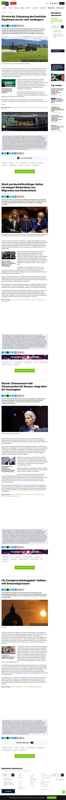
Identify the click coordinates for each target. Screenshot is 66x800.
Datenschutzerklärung (45, 775)
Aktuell (4, 8)
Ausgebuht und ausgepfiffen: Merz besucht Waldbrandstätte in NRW (57, 109)
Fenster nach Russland (21, 788)
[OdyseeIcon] (57, 3)
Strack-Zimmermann (23, 559)
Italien (35, 362)
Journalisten (43, 8)
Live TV (13, 3)
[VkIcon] (53, 3)
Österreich (61, 8)
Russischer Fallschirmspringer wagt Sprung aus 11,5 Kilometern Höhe (57, 127)
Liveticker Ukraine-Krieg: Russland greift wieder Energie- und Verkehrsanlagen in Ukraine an (57, 91)
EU (16, 163)
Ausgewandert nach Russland (33, 779)
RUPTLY (20, 785)
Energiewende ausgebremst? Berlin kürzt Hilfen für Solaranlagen (8, 657)
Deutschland (5, 362)
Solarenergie (41, 747)
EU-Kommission (23, 163)
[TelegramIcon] (50, 3)
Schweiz (52, 8)
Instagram (8, 791)
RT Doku (32, 785)
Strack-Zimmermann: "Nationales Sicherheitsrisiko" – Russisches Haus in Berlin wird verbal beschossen (8, 469)
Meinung (16, 8)
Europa (16, 747)
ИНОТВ (20, 781)
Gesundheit (32, 163)
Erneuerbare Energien (7, 747)
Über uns (43, 779)
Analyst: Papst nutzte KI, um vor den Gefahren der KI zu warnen (27, 686)
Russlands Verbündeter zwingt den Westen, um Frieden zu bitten (57, 100)
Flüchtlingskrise (18, 362)
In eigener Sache (44, 786)
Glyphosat (40, 163)
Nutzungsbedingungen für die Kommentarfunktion (46, 783)
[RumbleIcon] (55, 3)
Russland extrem (32, 782)
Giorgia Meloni (28, 362)
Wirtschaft (27, 165)
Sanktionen (13, 559)
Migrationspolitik (43, 362)
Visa (41, 559)
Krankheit (5, 165)
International (35, 165)
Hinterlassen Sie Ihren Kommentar (25, 171)
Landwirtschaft (13, 165)
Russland (37, 556)
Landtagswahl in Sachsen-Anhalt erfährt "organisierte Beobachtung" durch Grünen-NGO (57, 118)
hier (33, 797)
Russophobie (5, 559)
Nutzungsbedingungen (46, 777)
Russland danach (32, 776)
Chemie (11, 163)
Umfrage (22, 8)
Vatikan (14, 750)
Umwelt (20, 165)
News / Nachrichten (7, 364)
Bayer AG (5, 163)
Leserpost (35, 8)
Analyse (11, 8)
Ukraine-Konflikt (34, 559)
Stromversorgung (6, 750)
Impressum (43, 773)
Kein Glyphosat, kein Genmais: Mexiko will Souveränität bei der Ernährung (7, 90)
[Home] (5, 3)
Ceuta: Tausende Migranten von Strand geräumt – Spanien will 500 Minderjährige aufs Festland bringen (8, 263)
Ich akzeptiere (57, 31)
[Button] (62, 26)
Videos (28, 8)
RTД (20, 783)
